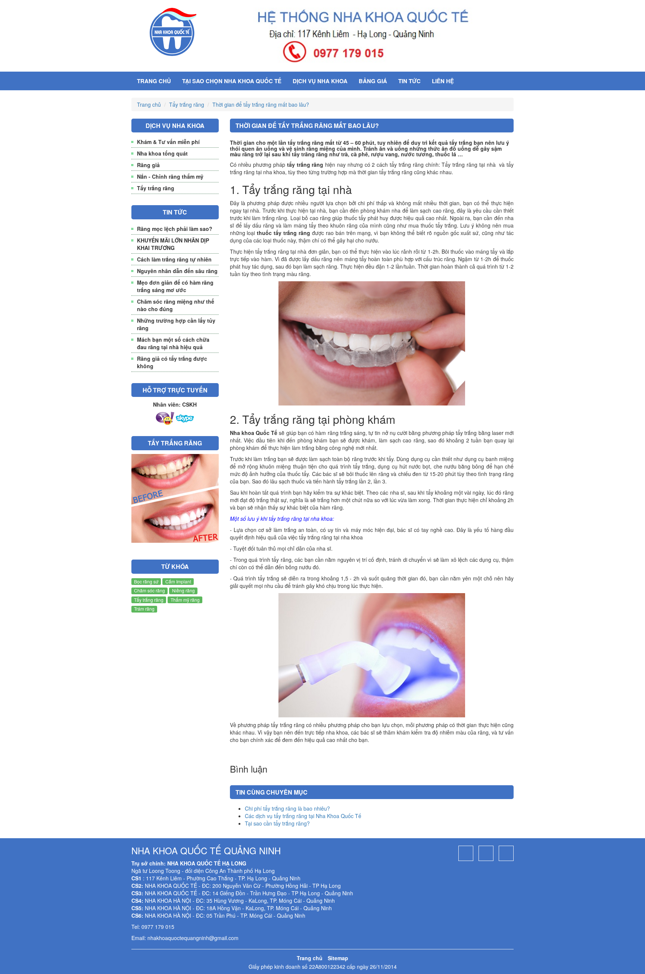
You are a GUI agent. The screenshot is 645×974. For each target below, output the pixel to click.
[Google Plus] (486, 853)
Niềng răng (183, 591)
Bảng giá (373, 81)
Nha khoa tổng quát (162, 153)
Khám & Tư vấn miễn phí (168, 141)
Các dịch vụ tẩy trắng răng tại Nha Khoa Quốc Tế (303, 816)
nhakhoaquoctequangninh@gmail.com (193, 938)
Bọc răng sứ (146, 581)
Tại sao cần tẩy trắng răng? (277, 823)
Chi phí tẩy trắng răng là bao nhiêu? (287, 808)
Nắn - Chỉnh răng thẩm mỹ (170, 176)
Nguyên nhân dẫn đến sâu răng (177, 271)
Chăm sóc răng (149, 591)
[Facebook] (465, 853)
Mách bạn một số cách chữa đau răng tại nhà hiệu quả (173, 343)
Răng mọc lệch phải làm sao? (174, 228)
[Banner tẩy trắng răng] (175, 501)
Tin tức (409, 81)
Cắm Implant (178, 581)
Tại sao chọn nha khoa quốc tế (231, 81)
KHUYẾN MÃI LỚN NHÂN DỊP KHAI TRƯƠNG (173, 244)
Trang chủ (154, 81)
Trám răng (144, 609)
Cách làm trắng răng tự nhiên (174, 259)
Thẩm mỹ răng (185, 599)
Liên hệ (443, 81)
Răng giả (148, 165)
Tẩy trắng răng (186, 104)
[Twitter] (506, 853)
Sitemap (338, 958)
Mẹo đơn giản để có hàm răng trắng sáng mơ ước (175, 286)
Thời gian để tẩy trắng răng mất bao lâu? (260, 104)
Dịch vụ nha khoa (320, 81)
